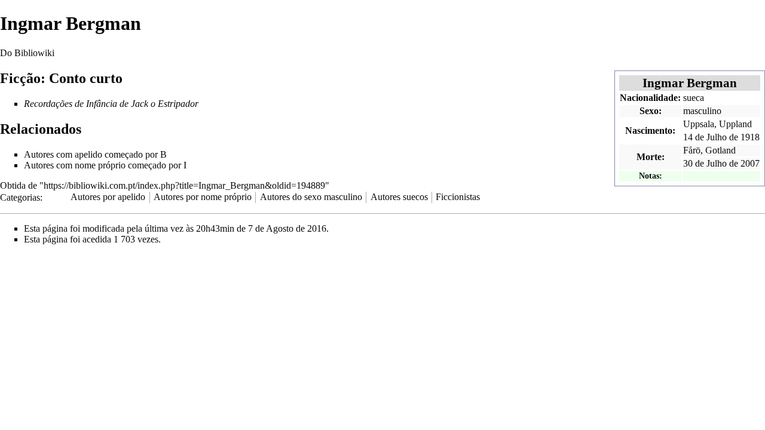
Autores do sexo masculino (311, 197)
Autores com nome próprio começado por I (105, 165)
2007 (750, 163)
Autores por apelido (108, 197)
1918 (750, 137)
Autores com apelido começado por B (95, 154)
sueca (693, 98)
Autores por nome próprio (203, 197)
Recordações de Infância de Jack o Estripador (111, 104)
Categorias (20, 197)
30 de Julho (705, 163)
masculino (702, 111)
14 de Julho (705, 137)
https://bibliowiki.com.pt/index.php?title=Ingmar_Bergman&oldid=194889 (184, 185)
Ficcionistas (458, 197)
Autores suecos (399, 197)
